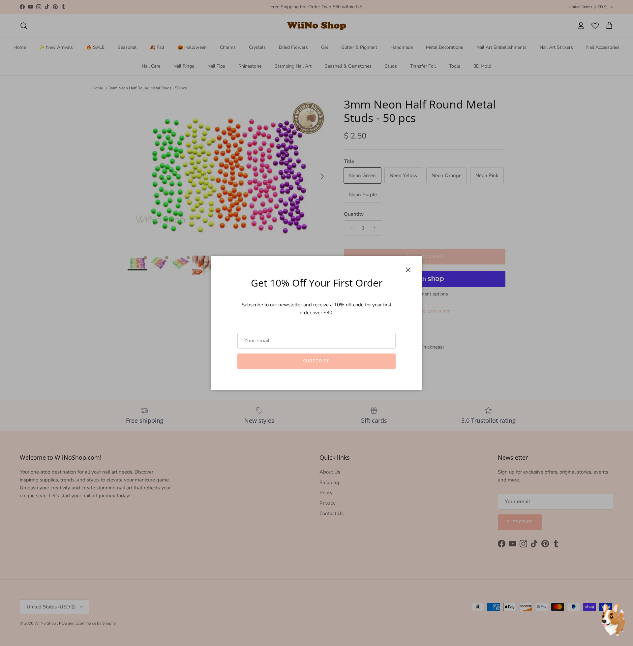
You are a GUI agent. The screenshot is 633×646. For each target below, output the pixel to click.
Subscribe (316, 361)
